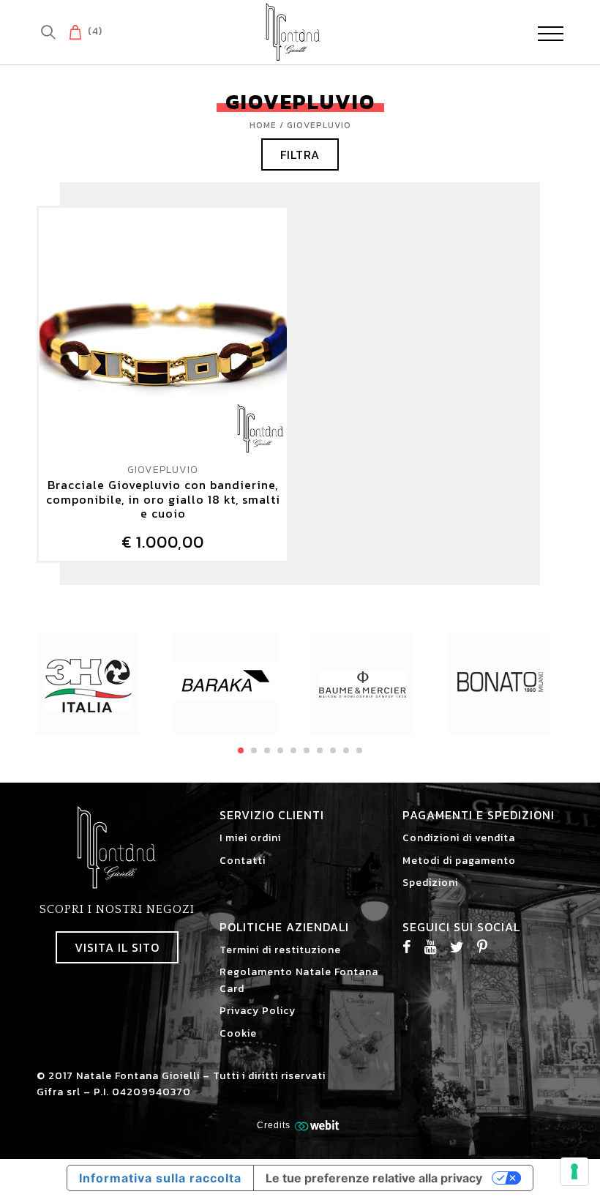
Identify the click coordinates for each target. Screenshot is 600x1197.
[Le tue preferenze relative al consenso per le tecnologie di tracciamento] (574, 1171)
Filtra (300, 154)
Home (263, 125)
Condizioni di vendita (458, 838)
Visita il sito (117, 947)
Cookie (238, 1033)
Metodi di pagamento (459, 860)
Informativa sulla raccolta (160, 1178)
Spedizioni (430, 882)
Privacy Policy (258, 1010)
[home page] (293, 32)
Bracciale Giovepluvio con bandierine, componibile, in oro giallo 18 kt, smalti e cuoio (163, 499)
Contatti (243, 860)
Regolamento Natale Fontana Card (299, 980)
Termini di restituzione (280, 950)
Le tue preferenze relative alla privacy (374, 1178)
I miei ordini (250, 838)
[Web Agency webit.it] (318, 1124)
